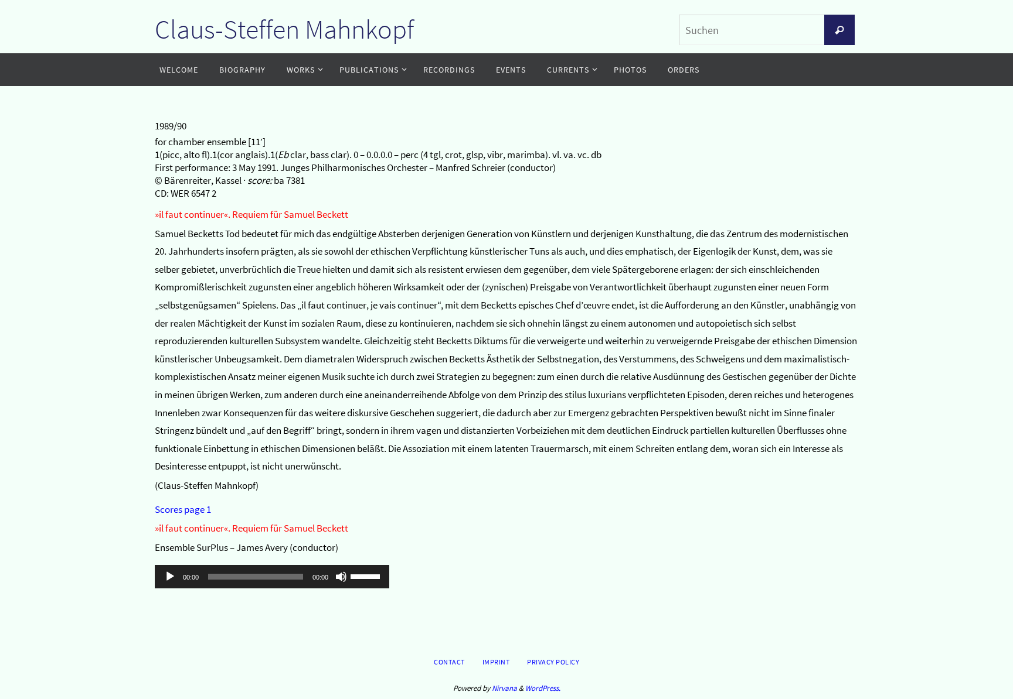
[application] (272, 576)
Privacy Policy (553, 661)
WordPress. (542, 688)
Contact (449, 661)
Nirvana (504, 688)
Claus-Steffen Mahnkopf (284, 29)
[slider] (367, 575)
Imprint (496, 661)
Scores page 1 (183, 509)
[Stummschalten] (341, 576)
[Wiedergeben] (170, 576)
